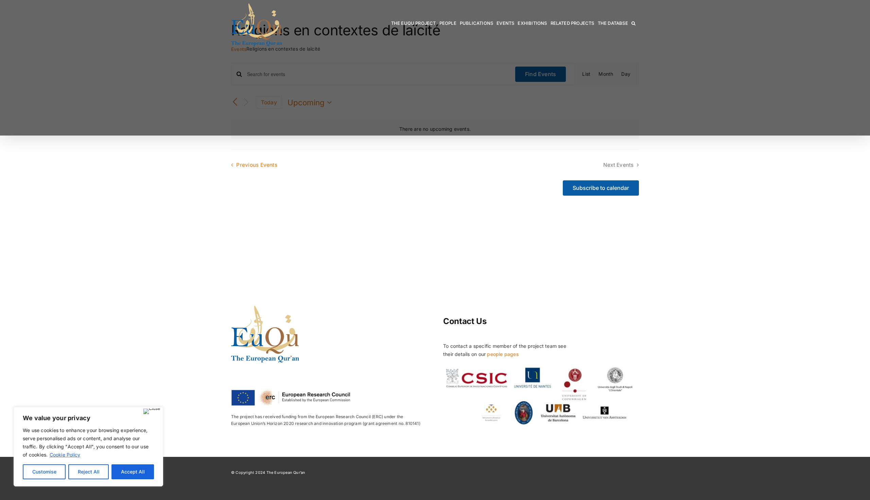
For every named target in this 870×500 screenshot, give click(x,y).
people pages (503, 354)
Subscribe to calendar (601, 188)
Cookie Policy (65, 455)
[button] (633, 23)
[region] (88, 446)
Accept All (133, 472)
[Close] (151, 411)
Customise (44, 472)
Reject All (89, 472)
